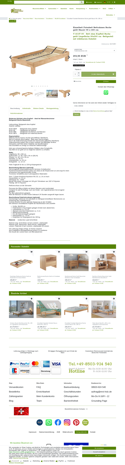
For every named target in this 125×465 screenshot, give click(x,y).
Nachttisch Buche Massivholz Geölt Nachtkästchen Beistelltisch (101, 277)
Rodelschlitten (94, 8)
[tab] (15, 108)
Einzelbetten (49, 18)
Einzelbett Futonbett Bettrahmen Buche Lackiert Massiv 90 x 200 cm (75, 324)
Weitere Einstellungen (16, 463)
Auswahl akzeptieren (99, 452)
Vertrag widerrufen (81, 432)
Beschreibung (15, 108)
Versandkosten (16, 387)
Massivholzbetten (39, 18)
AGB (58, 432)
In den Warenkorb (98, 74)
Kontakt (92, 432)
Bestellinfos (14, 391)
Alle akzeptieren (99, 448)
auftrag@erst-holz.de (101, 391)
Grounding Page (99, 401)
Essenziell (15, 461)
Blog (11, 401)
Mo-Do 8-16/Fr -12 (100, 396)
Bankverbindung (71, 387)
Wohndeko (109, 15)
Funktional (71, 461)
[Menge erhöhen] (78, 73)
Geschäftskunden (72, 391)
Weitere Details (38, 108)
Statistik (26, 461)
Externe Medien (49, 461)
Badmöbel (64, 8)
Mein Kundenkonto (45, 396)
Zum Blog (10, 1)
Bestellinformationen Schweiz (75, 409)
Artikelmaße (26, 108)
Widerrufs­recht (68, 432)
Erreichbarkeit (43, 391)
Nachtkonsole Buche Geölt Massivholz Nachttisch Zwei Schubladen (75, 277)
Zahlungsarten (16, 396)
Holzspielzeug (80, 8)
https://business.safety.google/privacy (22, 452)
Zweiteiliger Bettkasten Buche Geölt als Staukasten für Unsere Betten (20, 277)
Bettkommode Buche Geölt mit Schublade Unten (48, 277)
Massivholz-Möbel (38, 8)
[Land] (104, 2)
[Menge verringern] (78, 75)
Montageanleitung (52, 108)
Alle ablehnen (99, 455)
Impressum (32, 432)
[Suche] (81, 2)
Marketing (36, 461)
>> (86, 409)
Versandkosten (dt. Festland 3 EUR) (95, 62)
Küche (72, 8)
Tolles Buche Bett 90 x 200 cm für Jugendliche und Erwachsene (101, 324)
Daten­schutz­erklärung (46, 432)
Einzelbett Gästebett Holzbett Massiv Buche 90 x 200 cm (47, 324)
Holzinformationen (16, 113)
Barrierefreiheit (71, 401)
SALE (104, 8)
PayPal (61, 461)
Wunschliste (78, 81)
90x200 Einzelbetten (60, 18)
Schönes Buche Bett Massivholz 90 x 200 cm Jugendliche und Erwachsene (21, 324)
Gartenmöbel (52, 8)
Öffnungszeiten (71, 396)
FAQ (38, 387)
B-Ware (111, 8)
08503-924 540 (98, 387)
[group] (21, 262)
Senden (76, 114)
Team (39, 401)
